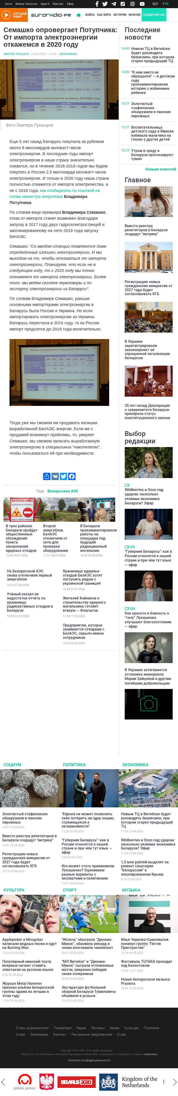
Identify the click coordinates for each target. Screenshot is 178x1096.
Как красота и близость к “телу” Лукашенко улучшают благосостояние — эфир (148, 620)
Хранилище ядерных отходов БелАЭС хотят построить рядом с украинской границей (82, 577)
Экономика (68, 54)
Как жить (104, 14)
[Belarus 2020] (73, 1082)
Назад (3, 1082)
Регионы (98, 1028)
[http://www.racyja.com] (162, 1082)
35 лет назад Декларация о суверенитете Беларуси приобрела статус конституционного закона (147, 411)
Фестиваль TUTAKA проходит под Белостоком (146, 963)
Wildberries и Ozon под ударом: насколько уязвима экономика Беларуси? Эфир (144, 496)
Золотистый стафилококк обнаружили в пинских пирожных (151, 110)
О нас (121, 1034)
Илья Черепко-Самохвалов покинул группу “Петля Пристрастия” (144, 943)
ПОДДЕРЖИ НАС (154, 14)
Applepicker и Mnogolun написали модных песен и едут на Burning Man (29, 943)
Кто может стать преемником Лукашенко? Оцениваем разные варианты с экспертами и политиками (88, 872)
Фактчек (58, 4)
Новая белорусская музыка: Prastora (146, 981)
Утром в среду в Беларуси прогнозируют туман (152, 154)
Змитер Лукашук (16, 54)
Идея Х (45, 4)
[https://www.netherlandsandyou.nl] (125, 1082)
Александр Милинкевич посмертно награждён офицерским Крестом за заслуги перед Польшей (145, 731)
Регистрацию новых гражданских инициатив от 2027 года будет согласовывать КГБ (148, 288)
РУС (166, 4)
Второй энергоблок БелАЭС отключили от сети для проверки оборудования (55, 538)
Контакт (59, 1034)
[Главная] (51, 15)
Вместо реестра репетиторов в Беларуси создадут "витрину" (146, 230)
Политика (74, 764)
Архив (114, 1028)
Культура (13, 890)
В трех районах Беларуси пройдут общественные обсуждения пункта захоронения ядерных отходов (22, 538)
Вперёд (175, 1082)
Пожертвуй (62, 1028)
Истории (120, 14)
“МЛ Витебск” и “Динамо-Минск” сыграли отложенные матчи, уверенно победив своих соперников (88, 967)
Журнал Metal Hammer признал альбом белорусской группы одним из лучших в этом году (28, 989)
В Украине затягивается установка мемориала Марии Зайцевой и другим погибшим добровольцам (148, 676)
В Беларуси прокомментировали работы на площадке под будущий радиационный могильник (98, 538)
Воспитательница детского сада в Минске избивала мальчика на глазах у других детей (152, 133)
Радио (81, 1028)
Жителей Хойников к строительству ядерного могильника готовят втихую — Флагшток (84, 604)
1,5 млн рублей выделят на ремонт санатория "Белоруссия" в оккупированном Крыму (145, 868)
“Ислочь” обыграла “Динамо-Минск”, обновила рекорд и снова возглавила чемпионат (87, 943)
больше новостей (161, 169)
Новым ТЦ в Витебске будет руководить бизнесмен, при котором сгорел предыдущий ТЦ (152, 54)
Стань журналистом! (32, 1028)
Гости (8, 4)
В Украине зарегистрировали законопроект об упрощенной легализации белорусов (147, 349)
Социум (12, 764)
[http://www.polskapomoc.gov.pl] (21, 1082)
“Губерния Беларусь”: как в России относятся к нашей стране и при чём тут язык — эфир (148, 558)
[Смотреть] (127, 485)
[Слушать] (132, 546)
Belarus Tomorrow (26, 4)
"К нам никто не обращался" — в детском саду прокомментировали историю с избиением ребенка (153, 82)
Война (90, 14)
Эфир (70, 4)
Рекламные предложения (91, 1034)
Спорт (70, 890)
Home (78, 15)
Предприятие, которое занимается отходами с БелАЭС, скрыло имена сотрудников (83, 631)
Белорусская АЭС (63, 491)
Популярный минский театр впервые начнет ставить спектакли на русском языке (27, 965)
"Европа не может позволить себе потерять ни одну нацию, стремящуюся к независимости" (88, 820)
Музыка (131, 890)
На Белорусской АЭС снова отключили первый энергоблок (29, 575)
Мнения (134, 14)
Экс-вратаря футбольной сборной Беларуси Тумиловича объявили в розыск (89, 991)
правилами (150, 1054)
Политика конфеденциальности (89, 1060)
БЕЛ (155, 4)
